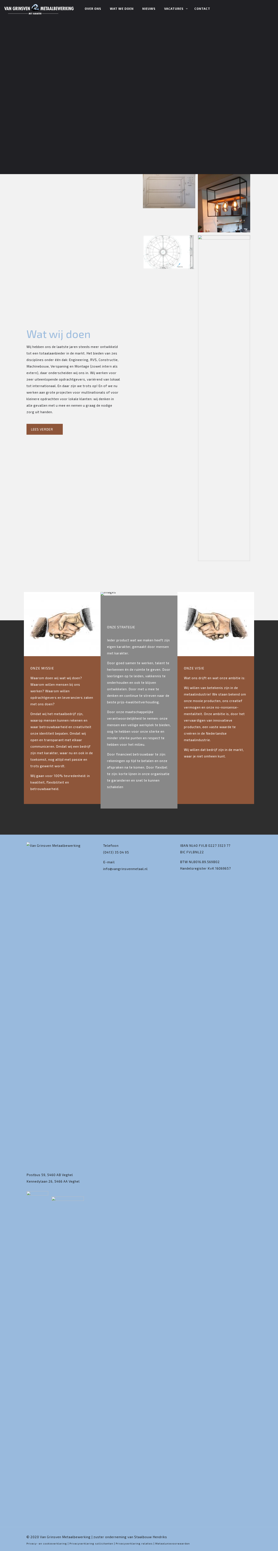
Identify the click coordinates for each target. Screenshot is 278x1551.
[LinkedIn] (245, 1537)
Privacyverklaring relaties (134, 1543)
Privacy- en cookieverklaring (46, 1543)
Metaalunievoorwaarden (172, 1543)
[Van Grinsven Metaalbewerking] (39, 8)
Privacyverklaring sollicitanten (91, 1543)
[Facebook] (239, 1537)
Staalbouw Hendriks (150, 1537)
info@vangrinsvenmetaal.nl (125, 869)
